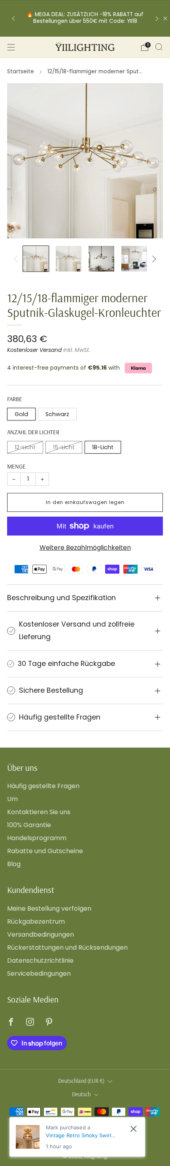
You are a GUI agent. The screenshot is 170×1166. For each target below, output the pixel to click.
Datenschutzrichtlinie (40, 960)
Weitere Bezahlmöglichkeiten (85, 547)
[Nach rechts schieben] (152, 259)
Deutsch (81, 1094)
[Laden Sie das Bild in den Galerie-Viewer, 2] (68, 258)
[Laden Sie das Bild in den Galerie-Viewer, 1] (36, 258)
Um (12, 798)
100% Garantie (29, 824)
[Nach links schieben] (17, 259)
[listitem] (85, 18)
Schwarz (57, 414)
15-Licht (64, 447)
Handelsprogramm (36, 837)
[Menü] (11, 47)
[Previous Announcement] (13, 18)
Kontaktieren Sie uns (38, 811)
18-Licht (102, 447)
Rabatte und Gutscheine (45, 850)
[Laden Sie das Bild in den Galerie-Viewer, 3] (101, 258)
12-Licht (25, 447)
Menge (16, 466)
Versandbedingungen (40, 934)
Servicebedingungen (39, 973)
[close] (133, 1128)
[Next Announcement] (157, 18)
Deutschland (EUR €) (81, 1080)
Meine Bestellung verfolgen (49, 908)
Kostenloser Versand (34, 350)
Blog (14, 863)
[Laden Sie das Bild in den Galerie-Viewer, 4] (134, 258)
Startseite (20, 71)
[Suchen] (159, 47)
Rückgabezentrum (36, 921)
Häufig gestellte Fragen (43, 785)
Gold (21, 414)
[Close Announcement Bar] (165, 18)
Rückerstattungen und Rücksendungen (67, 947)
